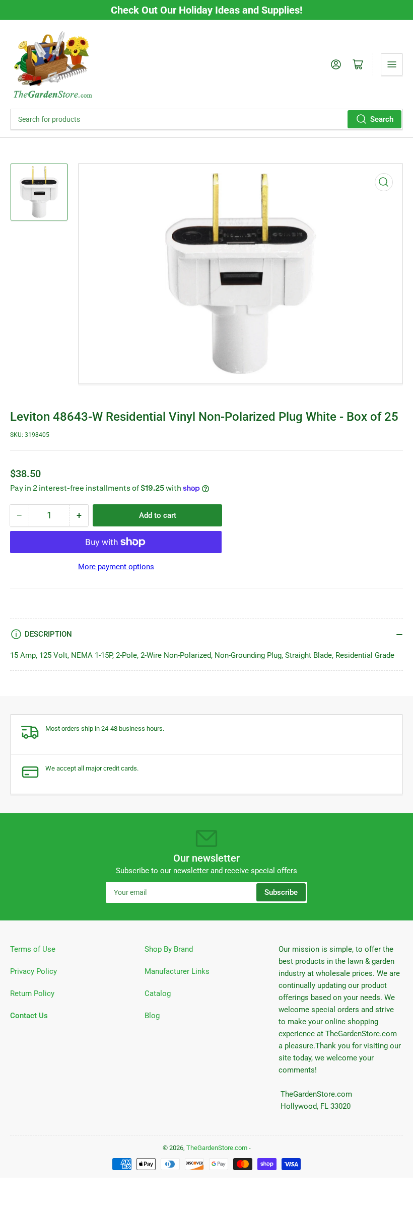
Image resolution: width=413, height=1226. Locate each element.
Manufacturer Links (177, 971)
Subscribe (281, 892)
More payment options (116, 566)
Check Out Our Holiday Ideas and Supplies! (206, 10)
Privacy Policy (33, 971)
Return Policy (32, 993)
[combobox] (206, 119)
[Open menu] (392, 64)
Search (381, 119)
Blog (152, 1015)
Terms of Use (32, 949)
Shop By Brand (169, 949)
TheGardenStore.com (216, 1148)
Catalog (158, 993)
